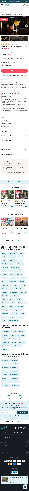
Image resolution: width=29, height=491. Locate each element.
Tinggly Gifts (5, 452)
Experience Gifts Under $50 (9, 360)
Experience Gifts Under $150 (10, 371)
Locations (4, 445)
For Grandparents (7, 345)
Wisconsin (5, 313)
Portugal (11, 317)
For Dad (12, 335)
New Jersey (13, 281)
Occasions (4, 449)
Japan (4, 317)
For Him (21, 331)
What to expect (5, 145)
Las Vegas (12, 256)
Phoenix (20, 263)
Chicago (21, 253)
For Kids (14, 342)
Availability (4, 131)
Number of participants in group (8, 62)
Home (2, 12)
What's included (6, 136)
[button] (25, 486)
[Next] (26, 25)
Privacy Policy (9, 417)
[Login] (27, 4)
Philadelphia (13, 292)
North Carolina (6, 285)
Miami (10, 260)
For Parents (5, 342)
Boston (4, 256)
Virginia (12, 306)
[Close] (26, 480)
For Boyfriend (21, 335)
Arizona (13, 263)
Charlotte (16, 285)
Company (3, 442)
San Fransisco (15, 267)
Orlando (4, 274)
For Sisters (18, 345)
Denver (13, 271)
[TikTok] (24, 428)
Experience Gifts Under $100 (10, 367)
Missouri (23, 278)
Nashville (4, 299)
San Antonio (5, 303)
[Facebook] (15, 428)
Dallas (4, 253)
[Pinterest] (26, 428)
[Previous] (1, 397)
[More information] (18, 44)
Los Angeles (12, 253)
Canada (22, 313)
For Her (14, 331)
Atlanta (19, 299)
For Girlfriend (6, 338)
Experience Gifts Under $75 (9, 364)
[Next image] (27, 38)
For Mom (4, 335)
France (4, 320)
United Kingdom (13, 320)
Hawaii (11, 274)
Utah (13, 303)
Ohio (23, 285)
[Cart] (23, 4)
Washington (5, 310)
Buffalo (22, 281)
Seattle (4, 260)
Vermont (4, 306)
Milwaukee (14, 313)
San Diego (18, 260)
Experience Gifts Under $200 (10, 374)
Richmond (20, 306)
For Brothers (5, 349)
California (5, 267)
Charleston (17, 295)
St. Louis (4, 281)
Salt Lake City (22, 303)
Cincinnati (5, 288)
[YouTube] (21, 428)
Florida (20, 271)
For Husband (16, 338)
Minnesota (5, 278)
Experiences (8, 12)
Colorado (4, 271)
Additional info (5, 149)
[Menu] (2, 5)
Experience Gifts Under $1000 (10, 385)
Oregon (22, 288)
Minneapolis (14, 278)
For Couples (5, 331)
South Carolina (6, 295)
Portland (4, 292)
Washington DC (16, 310)
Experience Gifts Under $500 (10, 381)
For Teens (22, 342)
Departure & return (6, 140)
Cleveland (14, 288)
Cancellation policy (7, 154)
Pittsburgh (23, 292)
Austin (12, 299)
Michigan (19, 274)
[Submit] (2, 8)
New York (4, 263)
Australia (19, 317)
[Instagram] (18, 428)
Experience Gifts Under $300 (10, 378)
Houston (20, 256)
